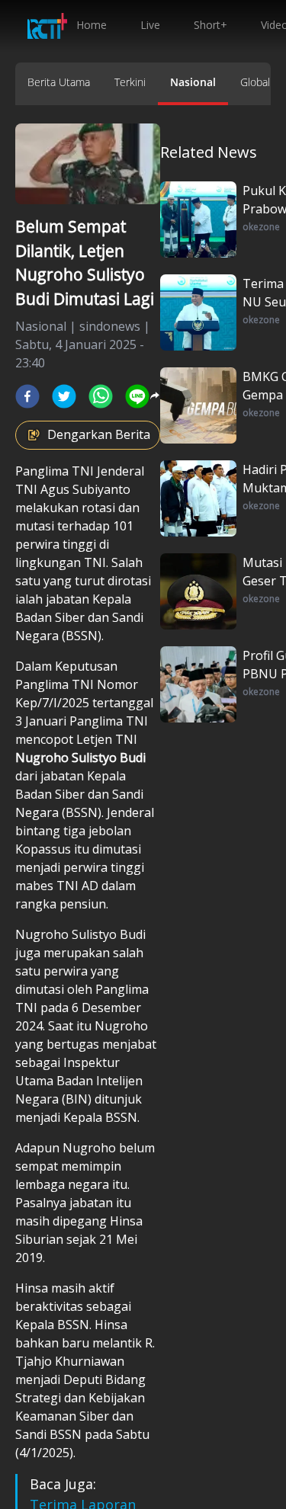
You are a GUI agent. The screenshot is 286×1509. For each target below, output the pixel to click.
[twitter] (64, 396)
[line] (137, 396)
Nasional (193, 82)
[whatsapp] (100, 396)
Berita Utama (58, 82)
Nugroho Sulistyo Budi (80, 757)
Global (255, 82)
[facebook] (27, 396)
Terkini (130, 82)
